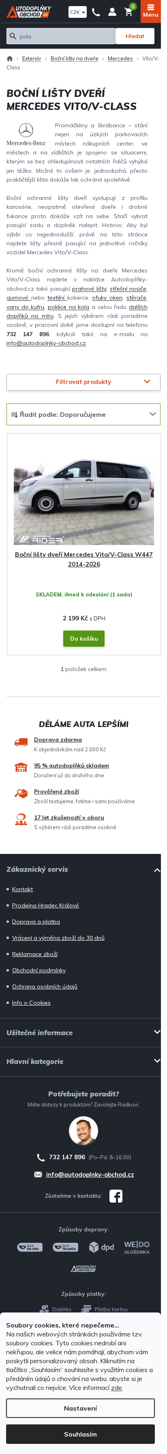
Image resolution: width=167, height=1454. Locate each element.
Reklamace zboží (35, 954)
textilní (57, 297)
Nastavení (80, 1408)
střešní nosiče (128, 288)
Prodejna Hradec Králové (45, 905)
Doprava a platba (36, 921)
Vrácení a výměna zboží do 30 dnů (58, 937)
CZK (75, 12)
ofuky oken (107, 297)
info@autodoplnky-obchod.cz (46, 343)
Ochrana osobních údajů (44, 986)
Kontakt (22, 889)
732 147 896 (96, 11)
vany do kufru (25, 307)
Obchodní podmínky (39, 970)
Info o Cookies (31, 1002)
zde (116, 1387)
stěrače (136, 297)
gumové (18, 297)
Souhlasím (80, 1434)
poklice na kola (68, 307)
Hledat (135, 36)
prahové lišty (89, 288)
